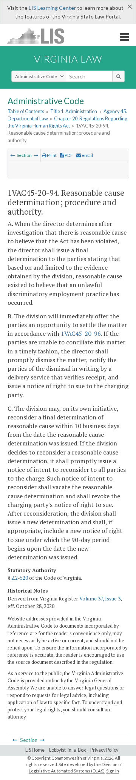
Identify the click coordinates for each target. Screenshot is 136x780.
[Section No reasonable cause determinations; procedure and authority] (12, 155)
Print (51, 155)
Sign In (112, 770)
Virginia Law (68, 58)
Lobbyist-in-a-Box (67, 750)
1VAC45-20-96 (81, 333)
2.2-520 (19, 577)
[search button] (118, 76)
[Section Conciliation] (36, 155)
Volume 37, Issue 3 (100, 598)
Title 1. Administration (73, 111)
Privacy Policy (104, 750)
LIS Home (35, 750)
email (87, 155)
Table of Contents (26, 111)
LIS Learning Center (52, 8)
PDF (68, 155)
